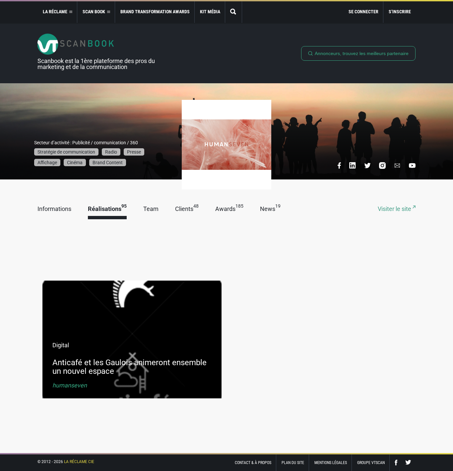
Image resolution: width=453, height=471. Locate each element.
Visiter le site (395, 209)
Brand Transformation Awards (155, 11)
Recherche (233, 12)
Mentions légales (330, 462)
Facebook (398, 462)
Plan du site (293, 462)
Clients (187, 209)
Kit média (210, 11)
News (270, 209)
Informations (54, 209)
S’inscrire (400, 11)
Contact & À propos (253, 462)
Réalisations (107, 209)
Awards (229, 209)
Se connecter (363, 11)
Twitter (408, 462)
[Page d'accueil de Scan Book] (98, 44)
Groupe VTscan (371, 462)
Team (151, 209)
